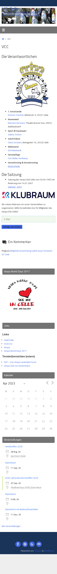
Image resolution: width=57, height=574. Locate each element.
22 (43, 421)
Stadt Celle (9, 340)
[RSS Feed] (32, 544)
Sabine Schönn (15, 134)
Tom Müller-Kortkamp (18, 158)
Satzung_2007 (15, 186)
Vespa (7, 347)
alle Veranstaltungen (11, 526)
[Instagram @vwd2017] (25, 544)
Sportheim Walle (18, 456)
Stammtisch (10, 462)
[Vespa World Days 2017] (22, 316)
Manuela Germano (16, 123)
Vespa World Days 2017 (15, 350)
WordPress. (49, 550)
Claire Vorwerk (15, 142)
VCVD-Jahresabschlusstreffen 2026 (21, 477)
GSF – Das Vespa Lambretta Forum (20, 362)
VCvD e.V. (8, 343)
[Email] (39, 544)
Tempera (38, 550)
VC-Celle (10, 9)
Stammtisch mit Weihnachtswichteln (21, 509)
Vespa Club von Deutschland (17, 365)
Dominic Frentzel (16, 115)
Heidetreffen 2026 (13, 446)
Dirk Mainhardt (14, 150)
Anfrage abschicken (12, 227)
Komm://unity (14, 166)
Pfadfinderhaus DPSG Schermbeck (26, 487)
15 (43, 414)
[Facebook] (18, 544)
